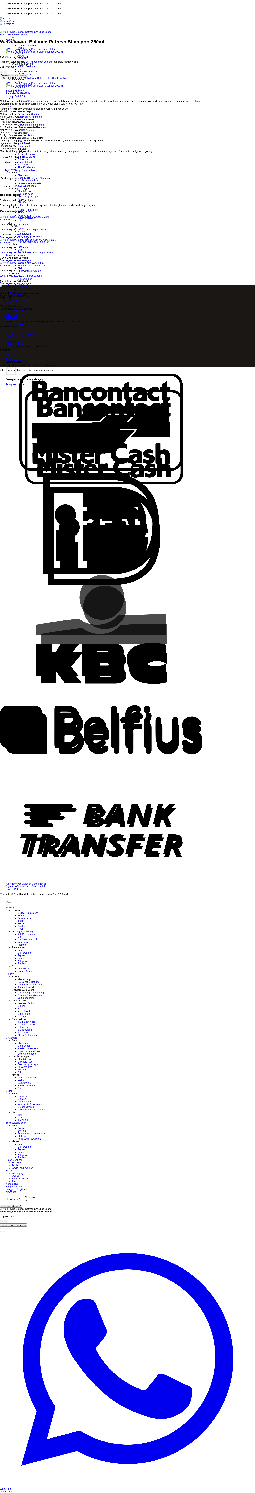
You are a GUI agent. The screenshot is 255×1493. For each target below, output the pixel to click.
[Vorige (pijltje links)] (1, 1231)
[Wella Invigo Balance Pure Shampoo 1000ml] (30, 49)
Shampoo (23, 175)
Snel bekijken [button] (7, 219)
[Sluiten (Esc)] (10, 1228)
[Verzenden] (13, 37)
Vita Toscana (24, 942)
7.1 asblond (24, 159)
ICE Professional (26, 66)
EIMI (20, 1115)
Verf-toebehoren (26, 998)
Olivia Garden (25, 279)
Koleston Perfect (26, 135)
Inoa (20, 1008)
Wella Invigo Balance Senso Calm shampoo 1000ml (27, 252)
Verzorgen (11, 170)
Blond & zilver (25, 191)
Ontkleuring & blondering (31, 125)
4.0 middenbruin (26, 154)
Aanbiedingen (13, 360)
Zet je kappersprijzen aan (39, 62)
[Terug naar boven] (1, 897)
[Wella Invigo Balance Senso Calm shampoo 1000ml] (34, 51)
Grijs (20, 1072)
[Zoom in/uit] (1, 1228)
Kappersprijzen (14, 319)
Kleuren (10, 106)
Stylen (9, 223)
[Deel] (7, 1228)
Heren (9, 303)
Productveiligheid (15, 345)
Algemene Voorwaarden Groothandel (25, 886)
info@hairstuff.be (9, 316)
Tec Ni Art (23, 1120)
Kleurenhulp (24, 979)
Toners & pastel (26, 987)
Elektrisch (23, 268)
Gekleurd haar (25, 194)
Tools (14, 1181)
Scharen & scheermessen (31, 265)
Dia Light (22, 148)
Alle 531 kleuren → (28, 167)
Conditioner (24, 1045)
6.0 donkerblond (26, 156)
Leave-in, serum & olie (29, 183)
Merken (10, 907)
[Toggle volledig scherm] (4, 1228)
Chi (19, 69)
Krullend (22, 202)
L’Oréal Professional (28, 45)
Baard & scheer (20, 311)
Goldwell (22, 58)
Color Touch (24, 146)
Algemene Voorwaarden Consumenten (26, 884)
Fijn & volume (25, 1067)
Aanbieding (12, 1184)
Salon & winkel (14, 1160)
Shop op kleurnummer (17, 357)
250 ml (18, 186)
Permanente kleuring (29, 114)
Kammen (22, 1128)
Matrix (21, 929)
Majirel (21, 1006)
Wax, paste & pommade (30, 1104)
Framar (21, 90)
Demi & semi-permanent (30, 117)
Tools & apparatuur (16, 255)
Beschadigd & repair (28, 196)
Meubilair (17, 1162)
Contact (10, 331)
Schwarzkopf (24, 215)
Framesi (22, 945)
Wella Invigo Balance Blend (38, 78)
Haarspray (23, 1096)
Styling (15, 1176)
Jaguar (21, 87)
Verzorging (17, 1173)
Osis (20, 249)
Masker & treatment (28, 180)
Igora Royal (24, 143)
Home (3, 34)
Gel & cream (24, 1101)
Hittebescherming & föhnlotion (33, 241)
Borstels (22, 1131)
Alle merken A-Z (14, 355)
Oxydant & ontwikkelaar (30, 995)
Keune (21, 923)
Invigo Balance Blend (26, 170)
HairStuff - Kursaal (27, 71)
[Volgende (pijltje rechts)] (4, 1231)
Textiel (15, 1165)
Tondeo (22, 289)
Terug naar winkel (21, 351)
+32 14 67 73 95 (8, 314)
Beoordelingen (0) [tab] (15, 96)
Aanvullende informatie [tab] (18, 93)
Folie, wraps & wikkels (29, 271)
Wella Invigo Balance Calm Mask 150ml (21, 275)
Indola (21, 921)
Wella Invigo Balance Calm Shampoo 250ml (23, 229)
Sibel (20, 950)
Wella (24, 34)
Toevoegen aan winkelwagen (13, 75)
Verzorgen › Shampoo (38, 178)
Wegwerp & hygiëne (22, 300)
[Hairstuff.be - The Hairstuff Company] (7, 21)
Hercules (22, 287)
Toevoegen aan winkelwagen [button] (15, 237)
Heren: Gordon (25, 971)
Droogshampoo (26, 1107)
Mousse (22, 231)
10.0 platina (24, 164)
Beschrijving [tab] (12, 90)
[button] (18, 329)
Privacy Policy (13, 889)
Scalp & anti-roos (27, 186)
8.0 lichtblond (25, 162)
